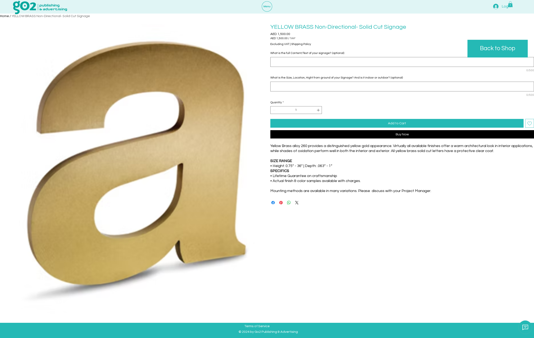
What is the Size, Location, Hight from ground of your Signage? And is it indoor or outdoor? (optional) (336, 77)
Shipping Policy (301, 44)
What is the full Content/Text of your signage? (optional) (307, 53)
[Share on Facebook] (273, 202)
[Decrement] (273, 110)
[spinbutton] (296, 110)
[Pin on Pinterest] (280, 202)
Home (4, 16)
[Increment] (318, 110)
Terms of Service (257, 326)
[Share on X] (296, 202)
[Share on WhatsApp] (288, 202)
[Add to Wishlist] (529, 123)
